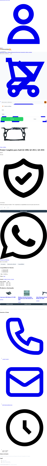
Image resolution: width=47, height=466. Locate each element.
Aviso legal (4, 460)
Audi (4, 276)
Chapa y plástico (3, 147)
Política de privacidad (6, 461)
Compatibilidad (21, 264)
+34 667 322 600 (7, 0)
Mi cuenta (19, 456)
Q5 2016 (12, 279)
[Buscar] (45, 102)
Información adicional (11, 264)
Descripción (3, 264)
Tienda (3, 114)
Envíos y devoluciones (6, 462)
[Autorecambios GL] (5, 307)
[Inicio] (5, 49)
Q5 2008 (5, 279)
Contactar (4, 0)
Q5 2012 (8, 279)
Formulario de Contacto (25, 456)
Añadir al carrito (23, 211)
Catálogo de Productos (4, 456)
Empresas (1, 0)
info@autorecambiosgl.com (7, 404)
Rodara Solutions (14, 464)
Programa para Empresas (12, 456)
